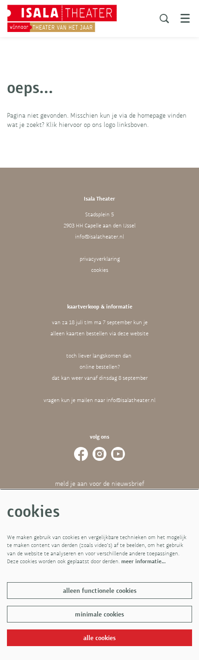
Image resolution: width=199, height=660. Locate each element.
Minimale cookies (99, 614)
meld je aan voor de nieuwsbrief (99, 483)
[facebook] (81, 454)
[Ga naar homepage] (62, 18)
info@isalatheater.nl (99, 236)
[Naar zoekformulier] (164, 18)
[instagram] (99, 454)
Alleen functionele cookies (100, 590)
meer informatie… (143, 561)
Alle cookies (99, 637)
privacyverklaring (100, 259)
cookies (99, 270)
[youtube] (118, 454)
